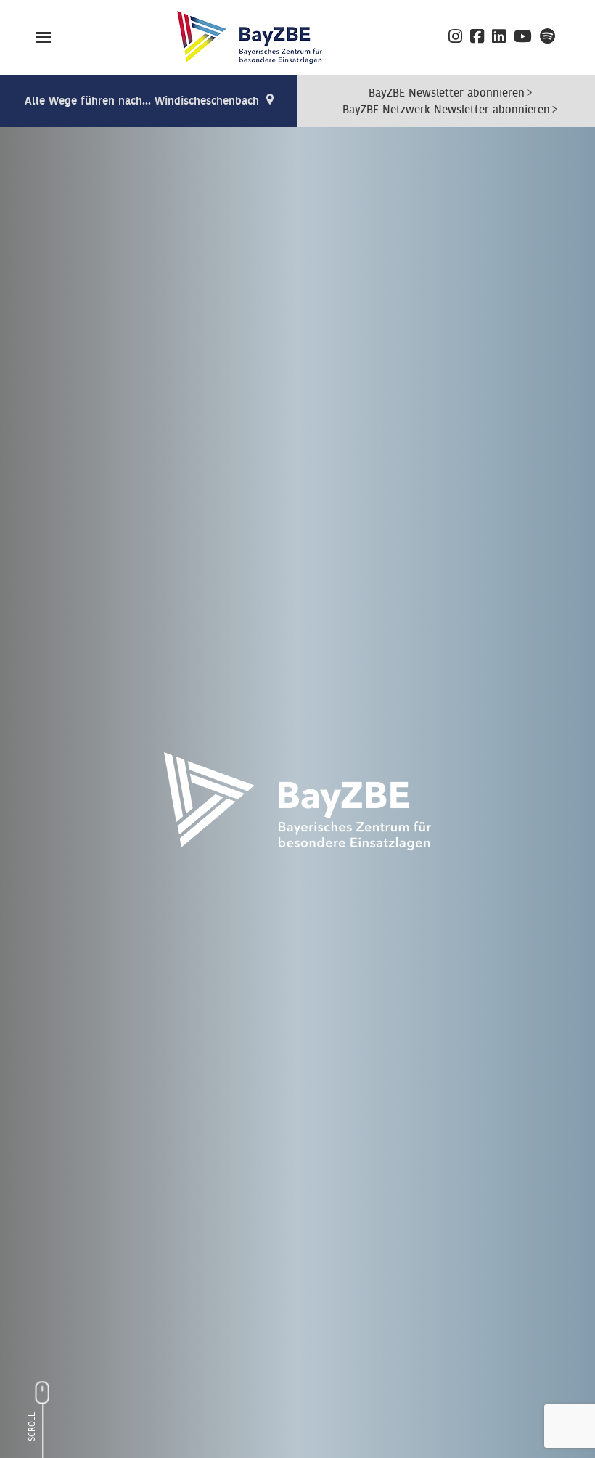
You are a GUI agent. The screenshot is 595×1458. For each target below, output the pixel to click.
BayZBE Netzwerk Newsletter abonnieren (446, 110)
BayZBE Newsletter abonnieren (447, 93)
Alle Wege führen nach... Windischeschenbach (142, 101)
